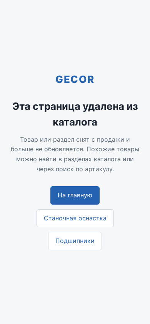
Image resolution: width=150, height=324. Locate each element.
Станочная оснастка (75, 218)
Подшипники (75, 241)
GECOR (75, 79)
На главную (75, 195)
